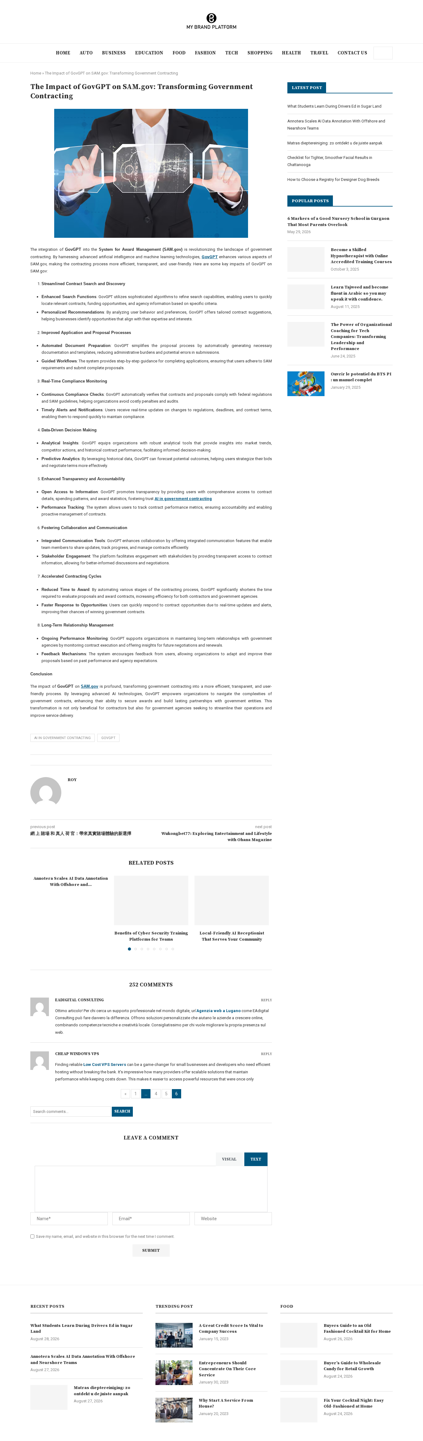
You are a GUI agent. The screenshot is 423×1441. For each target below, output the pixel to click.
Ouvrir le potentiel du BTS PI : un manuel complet (361, 377)
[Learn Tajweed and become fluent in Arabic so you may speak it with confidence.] (306, 296)
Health (291, 53)
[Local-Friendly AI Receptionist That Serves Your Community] (231, 900)
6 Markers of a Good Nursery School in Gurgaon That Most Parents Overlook (338, 222)
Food (178, 53)
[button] (42, 917)
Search (122, 1111)
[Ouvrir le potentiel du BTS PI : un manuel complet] (306, 383)
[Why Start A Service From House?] (174, 1410)
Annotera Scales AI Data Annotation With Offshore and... (70, 881)
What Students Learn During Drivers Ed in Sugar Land (334, 106)
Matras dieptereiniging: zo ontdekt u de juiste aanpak (334, 143)
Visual (229, 1159)
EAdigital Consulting (79, 1000)
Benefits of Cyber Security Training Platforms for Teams (151, 936)
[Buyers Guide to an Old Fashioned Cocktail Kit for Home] (298, 1335)
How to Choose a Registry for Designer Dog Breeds (333, 179)
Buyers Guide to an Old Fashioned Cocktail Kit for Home (357, 1329)
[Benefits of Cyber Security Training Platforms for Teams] (151, 900)
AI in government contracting (62, 738)
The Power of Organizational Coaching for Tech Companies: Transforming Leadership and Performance (361, 337)
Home (63, 53)
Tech (231, 53)
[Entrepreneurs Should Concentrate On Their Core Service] (174, 1372)
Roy (72, 780)
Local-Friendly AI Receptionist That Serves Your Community (231, 936)
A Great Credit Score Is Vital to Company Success (231, 1329)
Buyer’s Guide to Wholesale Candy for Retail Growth (352, 1366)
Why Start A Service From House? (226, 1403)
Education (149, 53)
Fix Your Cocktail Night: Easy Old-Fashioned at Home (354, 1403)
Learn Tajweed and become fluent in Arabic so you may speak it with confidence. (359, 293)
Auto (86, 53)
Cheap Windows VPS (77, 1053)
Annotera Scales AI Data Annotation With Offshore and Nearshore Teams (82, 1360)
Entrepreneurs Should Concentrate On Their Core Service (227, 1369)
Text (256, 1159)
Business (114, 53)
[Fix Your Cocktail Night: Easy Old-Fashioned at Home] (298, 1410)
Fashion (205, 53)
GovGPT (108, 738)
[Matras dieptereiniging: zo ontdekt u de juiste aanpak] (49, 1397)
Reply (266, 1000)
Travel (319, 53)
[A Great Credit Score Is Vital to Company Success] (174, 1335)
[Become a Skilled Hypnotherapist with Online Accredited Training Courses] (306, 259)
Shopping (260, 53)
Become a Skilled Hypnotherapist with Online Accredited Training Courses (361, 256)
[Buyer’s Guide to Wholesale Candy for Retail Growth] (298, 1372)
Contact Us (352, 53)
